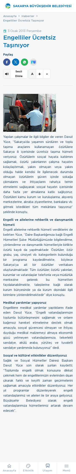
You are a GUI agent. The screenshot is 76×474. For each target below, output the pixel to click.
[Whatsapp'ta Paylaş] (24, 62)
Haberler (28, 16)
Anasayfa (9, 16)
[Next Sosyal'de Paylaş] (33, 62)
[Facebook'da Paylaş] (6, 62)
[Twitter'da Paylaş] (15, 62)
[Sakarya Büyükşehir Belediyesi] (38, 6)
